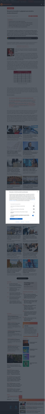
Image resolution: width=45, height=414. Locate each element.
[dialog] (22, 207)
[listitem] (22, 204)
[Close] (38, 192)
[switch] (33, 206)
